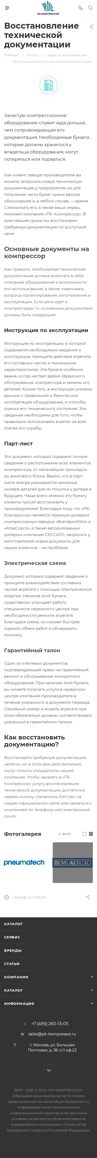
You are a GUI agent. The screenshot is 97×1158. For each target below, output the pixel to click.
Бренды (13, 950)
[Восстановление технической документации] (48, 85)
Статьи (12, 964)
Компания (16, 977)
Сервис (12, 937)
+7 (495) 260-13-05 (49, 1024)
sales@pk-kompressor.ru (52, 1033)
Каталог (13, 924)
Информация (19, 1003)
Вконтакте (48, 1070)
